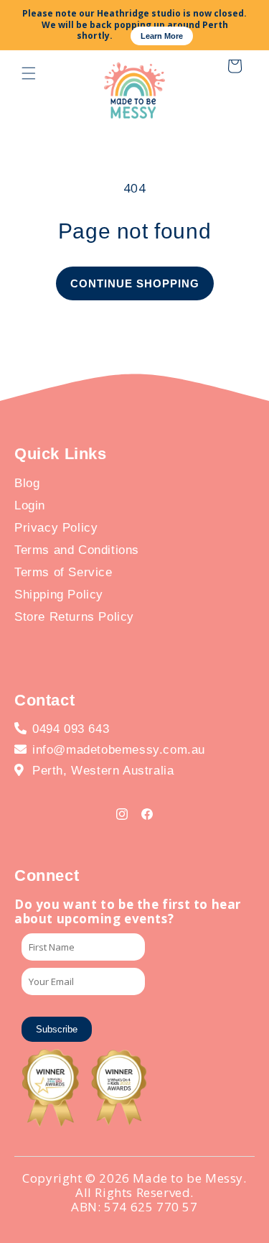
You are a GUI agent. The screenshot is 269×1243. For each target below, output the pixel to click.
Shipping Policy (58, 594)
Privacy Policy (56, 528)
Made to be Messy (188, 1178)
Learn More (162, 36)
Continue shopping (134, 283)
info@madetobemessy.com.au (118, 750)
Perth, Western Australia (103, 770)
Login (29, 505)
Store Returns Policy (74, 617)
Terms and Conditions (76, 550)
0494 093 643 (70, 729)
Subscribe (56, 1029)
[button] (28, 73)
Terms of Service (63, 572)
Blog (26, 483)
